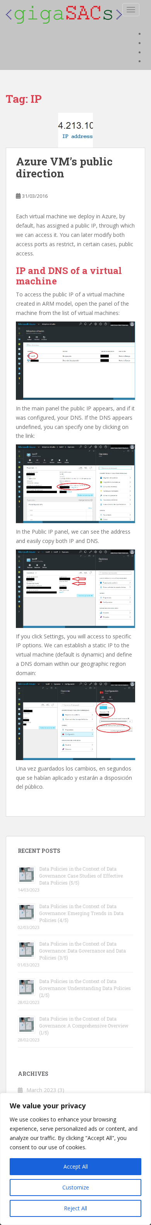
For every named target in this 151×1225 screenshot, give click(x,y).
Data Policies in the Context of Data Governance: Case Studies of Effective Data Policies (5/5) (81, 876)
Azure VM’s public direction (64, 167)
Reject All (75, 1208)
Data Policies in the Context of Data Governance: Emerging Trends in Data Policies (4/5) (81, 913)
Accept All (75, 1166)
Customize (75, 1187)
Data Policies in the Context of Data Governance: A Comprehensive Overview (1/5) (84, 1026)
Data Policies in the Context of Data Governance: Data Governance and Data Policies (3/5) (82, 951)
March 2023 (41, 1090)
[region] (75, 1159)
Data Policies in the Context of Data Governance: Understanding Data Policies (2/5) (85, 988)
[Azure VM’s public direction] (75, 130)
